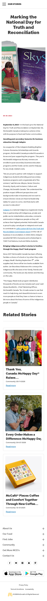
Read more (11, 386)
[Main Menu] (4, 4)
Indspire (6, 210)
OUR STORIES (14, 4)
